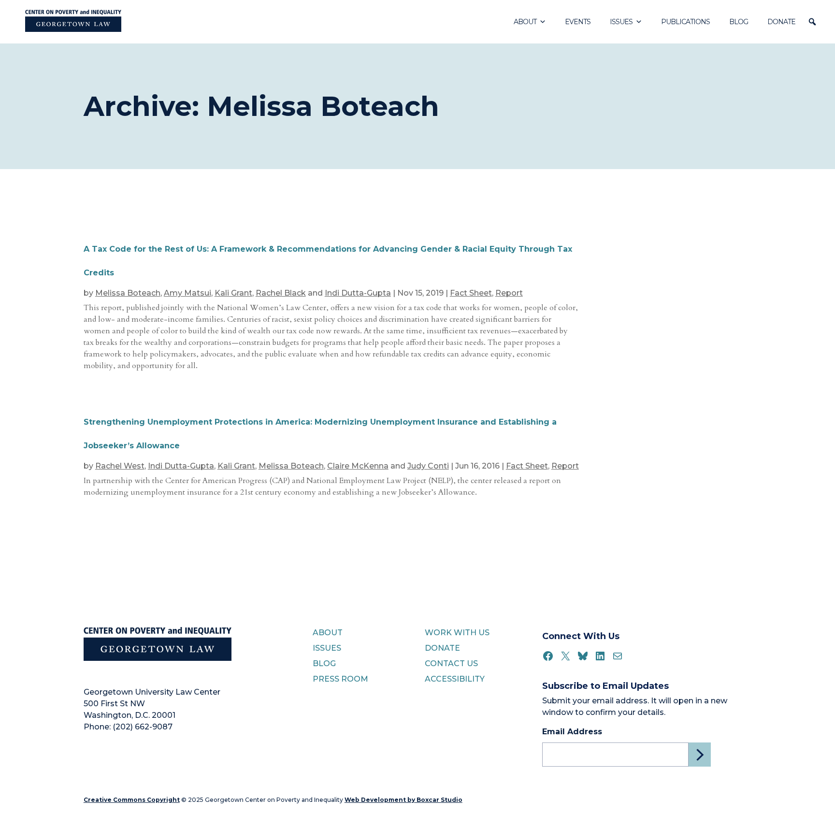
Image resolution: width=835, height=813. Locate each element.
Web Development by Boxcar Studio (403, 799)
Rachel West (119, 466)
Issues (621, 21)
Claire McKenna (358, 466)
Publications (685, 21)
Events (577, 21)
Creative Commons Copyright (132, 799)
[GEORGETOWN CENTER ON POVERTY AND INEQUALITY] (73, 22)
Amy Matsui (187, 293)
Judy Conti (428, 466)
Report (509, 293)
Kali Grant (233, 293)
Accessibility (455, 679)
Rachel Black (281, 293)
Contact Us (451, 663)
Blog (738, 21)
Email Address (572, 731)
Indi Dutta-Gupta (358, 293)
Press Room (340, 679)
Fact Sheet (471, 293)
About (525, 21)
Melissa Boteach (127, 293)
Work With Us (457, 632)
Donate (781, 21)
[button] (812, 21)
